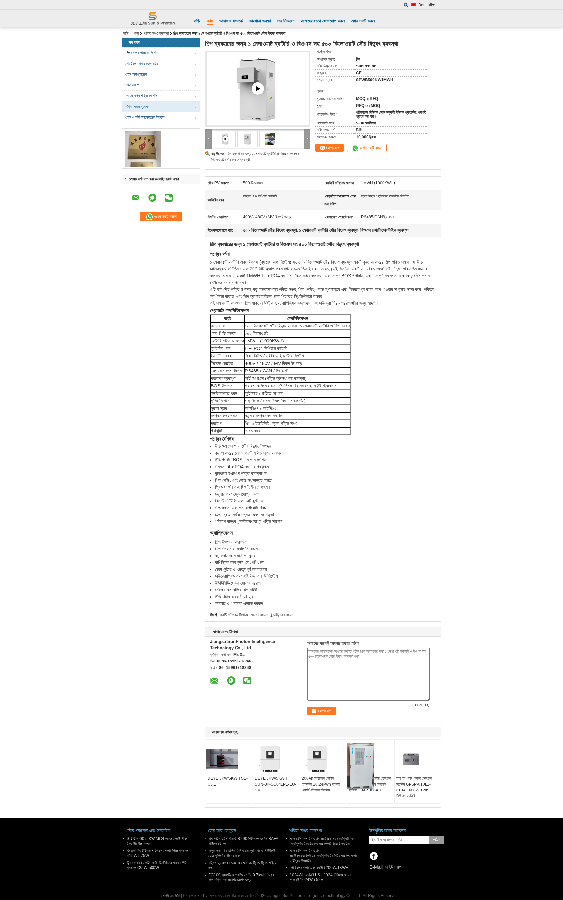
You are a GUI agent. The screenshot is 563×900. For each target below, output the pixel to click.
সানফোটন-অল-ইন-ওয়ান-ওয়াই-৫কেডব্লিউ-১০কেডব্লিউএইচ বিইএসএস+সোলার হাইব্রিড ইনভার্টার (323, 856)
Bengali (425, 5)
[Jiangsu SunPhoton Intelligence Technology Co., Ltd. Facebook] (373, 857)
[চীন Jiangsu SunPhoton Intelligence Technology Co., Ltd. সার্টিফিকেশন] (143, 148)
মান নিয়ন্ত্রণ (285, 20)
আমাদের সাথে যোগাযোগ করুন (323, 20)
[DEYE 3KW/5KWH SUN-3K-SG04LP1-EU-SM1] (276, 759)
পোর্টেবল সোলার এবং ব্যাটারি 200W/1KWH (319, 867)
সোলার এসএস (259, 615)
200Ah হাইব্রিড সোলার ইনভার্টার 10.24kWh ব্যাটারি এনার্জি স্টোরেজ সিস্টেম (321, 784)
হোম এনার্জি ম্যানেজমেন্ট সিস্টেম (145, 117)
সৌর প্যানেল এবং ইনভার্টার (148, 830)
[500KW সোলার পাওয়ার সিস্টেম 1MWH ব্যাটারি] (258, 89)
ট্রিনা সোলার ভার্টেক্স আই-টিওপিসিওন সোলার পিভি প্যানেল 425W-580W (157, 865)
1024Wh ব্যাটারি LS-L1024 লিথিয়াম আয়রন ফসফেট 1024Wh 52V (321, 877)
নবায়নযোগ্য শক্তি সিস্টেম (141, 96)
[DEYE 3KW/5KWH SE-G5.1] (229, 759)
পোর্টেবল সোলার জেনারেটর (141, 63)
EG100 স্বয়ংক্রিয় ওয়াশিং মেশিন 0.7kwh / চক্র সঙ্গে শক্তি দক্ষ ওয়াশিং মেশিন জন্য (241, 877)
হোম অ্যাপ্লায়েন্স (136, 74)
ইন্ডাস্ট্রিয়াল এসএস (282, 615)
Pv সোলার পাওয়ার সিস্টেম (141, 53)
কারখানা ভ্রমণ (260, 20)
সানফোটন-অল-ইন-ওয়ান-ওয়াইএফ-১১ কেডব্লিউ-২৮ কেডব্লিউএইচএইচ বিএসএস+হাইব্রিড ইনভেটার (322, 841)
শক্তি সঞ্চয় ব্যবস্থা (156, 33)
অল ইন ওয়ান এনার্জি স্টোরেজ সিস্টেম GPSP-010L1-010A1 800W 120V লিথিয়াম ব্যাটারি (414, 787)
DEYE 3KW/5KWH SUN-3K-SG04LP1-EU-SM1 (275, 784)
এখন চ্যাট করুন (363, 20)
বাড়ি (197, 20)
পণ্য (210, 20)
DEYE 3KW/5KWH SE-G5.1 (228, 781)
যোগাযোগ (332, 147)
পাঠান (436, 839)
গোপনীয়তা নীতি (170, 895)
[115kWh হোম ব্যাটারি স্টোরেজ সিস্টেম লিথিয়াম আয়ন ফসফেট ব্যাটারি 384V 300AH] (370, 766)
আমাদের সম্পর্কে (231, 20)
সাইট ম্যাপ (393, 867)
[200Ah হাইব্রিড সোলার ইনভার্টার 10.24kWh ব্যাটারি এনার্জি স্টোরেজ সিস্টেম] (323, 759)
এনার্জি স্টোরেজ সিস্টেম (234, 615)
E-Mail (376, 867)
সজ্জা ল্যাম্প (132, 85)
